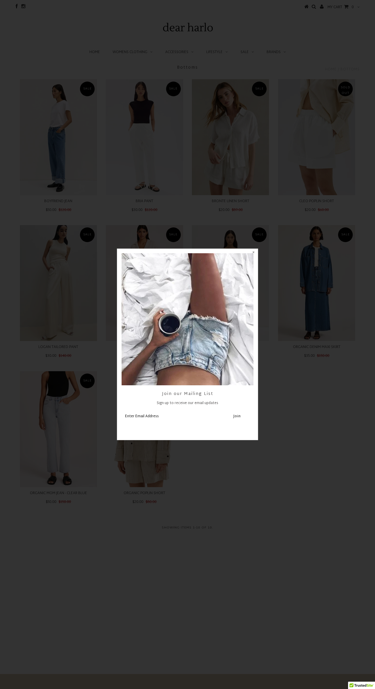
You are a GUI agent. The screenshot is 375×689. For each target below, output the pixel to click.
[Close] (253, 253)
